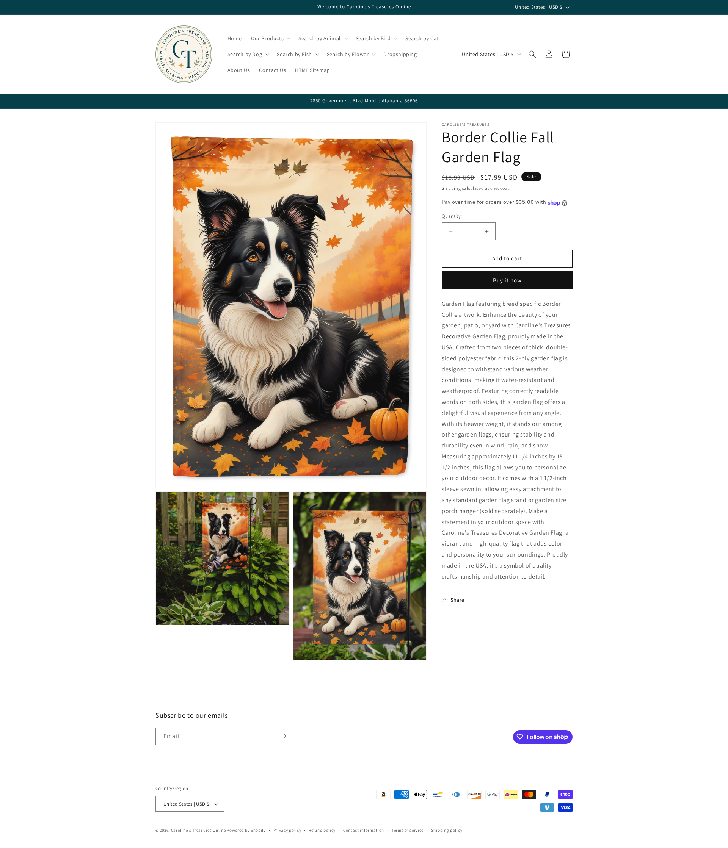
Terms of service (408, 830)
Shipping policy (447, 830)
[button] (270, 38)
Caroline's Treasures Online (198, 830)
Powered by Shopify (246, 830)
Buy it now (507, 280)
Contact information (363, 830)
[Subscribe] (283, 736)
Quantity (451, 216)
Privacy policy (287, 830)
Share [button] (457, 600)
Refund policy (322, 830)
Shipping (451, 188)
